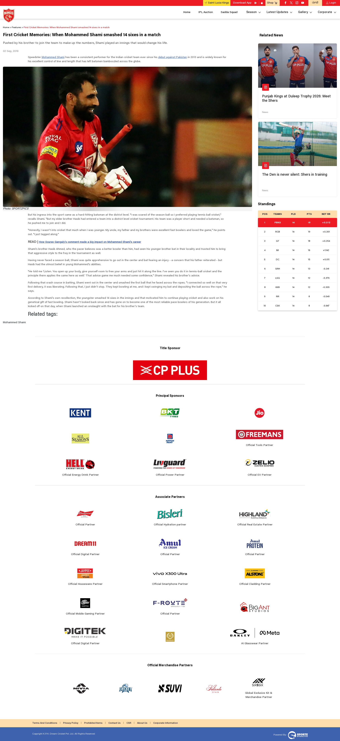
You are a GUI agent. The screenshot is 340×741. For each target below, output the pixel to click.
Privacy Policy (70, 723)
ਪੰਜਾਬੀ (315, 3)
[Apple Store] (262, 3)
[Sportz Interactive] (297, 734)
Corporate (325, 12)
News (265, 112)
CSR (129, 723)
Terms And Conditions (44, 723)
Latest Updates (277, 12)
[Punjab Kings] (9, 15)
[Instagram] (297, 3)
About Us (142, 723)
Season (251, 12)
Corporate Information (165, 723)
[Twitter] (291, 3)
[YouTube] (302, 3)
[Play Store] (256, 3)
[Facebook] (285, 3)
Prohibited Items (93, 723)
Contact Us (114, 723)
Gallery (303, 12)
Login (332, 3)
